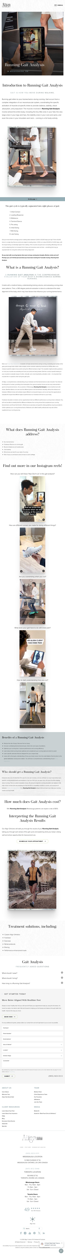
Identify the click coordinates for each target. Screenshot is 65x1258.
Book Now (8, 1017)
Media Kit (36, 1111)
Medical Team (38, 1092)
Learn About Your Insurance (9, 1113)
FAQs (3, 1116)
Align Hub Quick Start (8, 1097)
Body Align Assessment (13, 364)
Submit (7, 1076)
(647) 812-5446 (32, 1168)
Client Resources (11, 1107)
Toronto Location (32, 1172)
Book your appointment (13, 788)
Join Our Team (38, 1102)
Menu (60, 5)
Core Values (5, 1092)
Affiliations (37, 1099)
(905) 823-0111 (56, 1076)
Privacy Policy (12, 1071)
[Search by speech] (39, 1228)
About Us (6, 1088)
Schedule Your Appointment (31, 841)
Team (36, 1088)
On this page (32, 199)
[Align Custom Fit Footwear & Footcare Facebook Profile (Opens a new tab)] (21, 1233)
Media (37, 1107)
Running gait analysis (39, 1147)
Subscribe (4, 1124)
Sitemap (30, 1242)
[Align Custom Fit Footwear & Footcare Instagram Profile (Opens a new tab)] (25, 1233)
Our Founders (38, 1097)
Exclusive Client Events (8, 1121)
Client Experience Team (40, 1094)
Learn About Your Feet (8, 1111)
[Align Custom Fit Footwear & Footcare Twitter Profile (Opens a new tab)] (39, 1233)
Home (21, 1147)
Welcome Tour (6, 1094)
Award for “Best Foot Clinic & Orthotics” (45, 1113)
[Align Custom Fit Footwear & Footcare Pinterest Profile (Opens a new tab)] (34, 1233)
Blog (3, 1118)
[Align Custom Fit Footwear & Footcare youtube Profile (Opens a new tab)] (30, 1233)
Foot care (28, 1147)
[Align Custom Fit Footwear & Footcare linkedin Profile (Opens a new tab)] (44, 1233)
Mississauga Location (32, 1156)
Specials (4, 1126)
